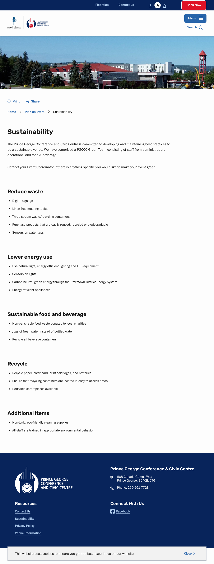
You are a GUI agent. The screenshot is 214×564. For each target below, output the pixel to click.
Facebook (123, 511)
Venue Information (28, 533)
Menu (192, 18)
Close (188, 553)
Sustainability (24, 519)
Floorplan (102, 5)
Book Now (194, 5)
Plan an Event (35, 112)
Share (35, 101)
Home (12, 112)
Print (16, 101)
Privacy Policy (24, 526)
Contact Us (126, 5)
